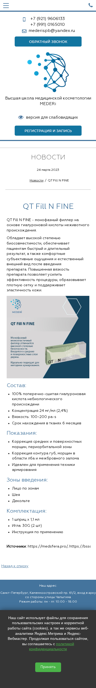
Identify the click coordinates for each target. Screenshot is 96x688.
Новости (36, 180)
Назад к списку (15, 566)
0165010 (47, 25)
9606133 (47, 19)
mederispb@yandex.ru (52, 31)
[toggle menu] (6, 5)
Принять (48, 667)
